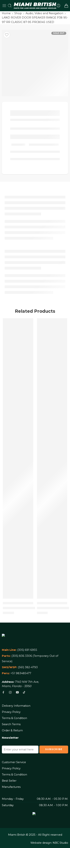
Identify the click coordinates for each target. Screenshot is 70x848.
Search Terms (11, 724)
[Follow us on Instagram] (10, 692)
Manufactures (11, 787)
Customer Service (14, 762)
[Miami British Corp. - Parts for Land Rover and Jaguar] (35, 5)
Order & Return (12, 730)
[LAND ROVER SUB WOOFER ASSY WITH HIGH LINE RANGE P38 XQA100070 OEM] (52, 458)
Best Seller (9, 780)
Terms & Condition (14, 718)
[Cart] (66, 5)
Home (6, 13)
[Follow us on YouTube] (17, 692)
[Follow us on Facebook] (3, 692)
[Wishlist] (7, 35)
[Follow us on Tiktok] (24, 692)
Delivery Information (16, 705)
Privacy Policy (11, 712)
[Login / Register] (58, 5)
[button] (28, 598)
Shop (18, 13)
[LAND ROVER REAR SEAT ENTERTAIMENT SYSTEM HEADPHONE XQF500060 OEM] (18, 458)
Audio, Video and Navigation (44, 13)
